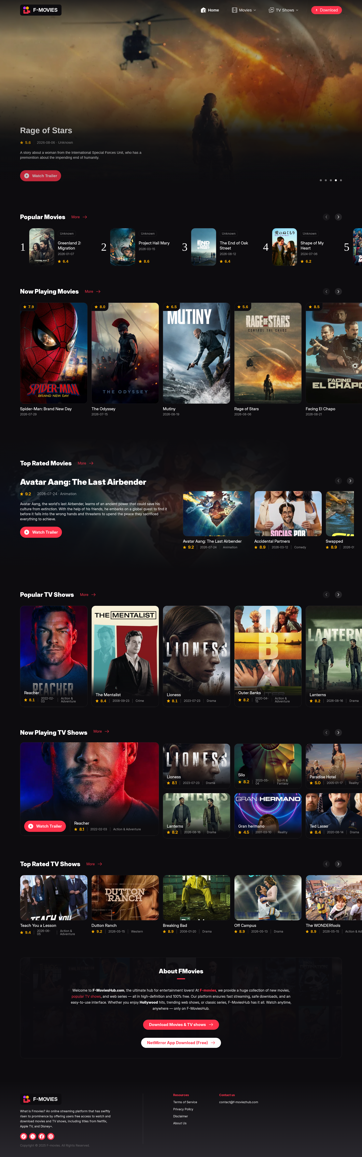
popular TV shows (86, 996)
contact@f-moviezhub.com (238, 1102)
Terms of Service (185, 1102)
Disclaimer (180, 1116)
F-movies (208, 990)
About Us (180, 1123)
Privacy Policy (183, 1109)
